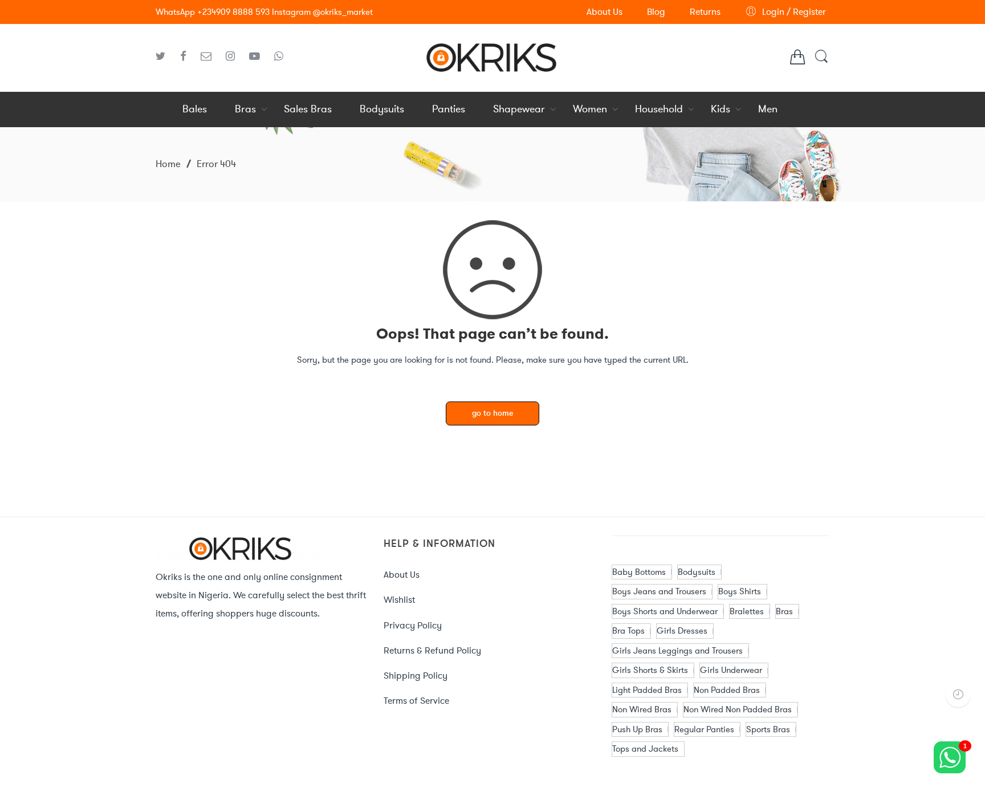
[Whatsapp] (278, 56)
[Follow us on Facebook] (187, 56)
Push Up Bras (637, 729)
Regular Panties (704, 729)
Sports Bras (768, 729)
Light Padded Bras (647, 690)
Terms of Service (416, 700)
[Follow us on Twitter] (165, 56)
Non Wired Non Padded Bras (737, 709)
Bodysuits (696, 572)
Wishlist (399, 599)
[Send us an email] (210, 56)
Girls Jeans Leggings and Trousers (677, 650)
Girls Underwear (731, 670)
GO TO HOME (492, 413)
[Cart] (797, 59)
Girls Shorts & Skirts (650, 670)
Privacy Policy (413, 625)
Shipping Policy (415, 675)
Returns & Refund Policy (432, 650)
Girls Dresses (682, 630)
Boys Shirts (739, 591)
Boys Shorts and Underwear (665, 611)
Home (168, 164)
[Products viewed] (958, 694)
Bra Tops (628, 630)
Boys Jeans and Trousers (659, 591)
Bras (784, 611)
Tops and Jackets (645, 748)
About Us (402, 574)
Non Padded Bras (727, 690)
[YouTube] (258, 56)
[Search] (821, 61)
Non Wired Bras (641, 709)
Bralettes (747, 611)
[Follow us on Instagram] (234, 56)
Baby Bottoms (639, 572)
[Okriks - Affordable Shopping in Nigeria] (492, 56)
